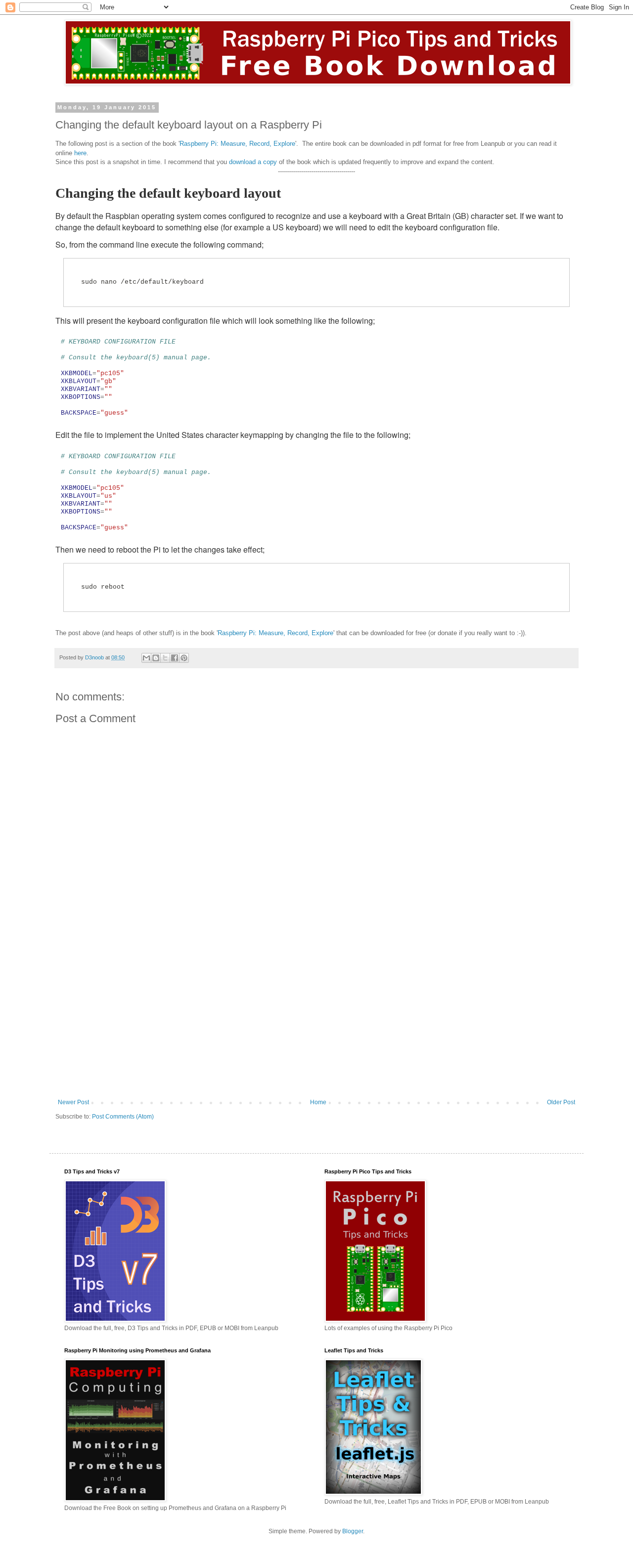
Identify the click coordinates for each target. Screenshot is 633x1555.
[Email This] (146, 658)
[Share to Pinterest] (184, 658)
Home (318, 1102)
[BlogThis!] (156, 658)
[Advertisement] (316, 1017)
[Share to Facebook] (175, 658)
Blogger (352, 1531)
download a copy (253, 162)
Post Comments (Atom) (123, 1116)
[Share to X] (165, 658)
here (80, 153)
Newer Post (73, 1102)
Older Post (561, 1102)
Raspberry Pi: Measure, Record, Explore (237, 143)
